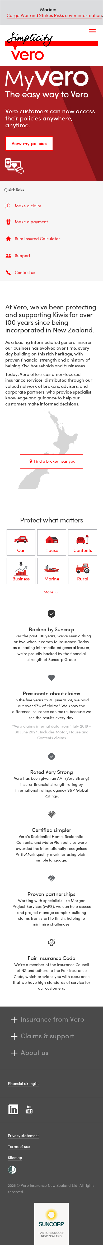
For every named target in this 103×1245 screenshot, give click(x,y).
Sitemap (15, 1157)
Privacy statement (23, 1135)
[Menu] (92, 27)
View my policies (29, 143)
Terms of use (19, 1146)
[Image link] (27, 55)
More (48, 591)
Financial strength (23, 1083)
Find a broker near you (54, 461)
